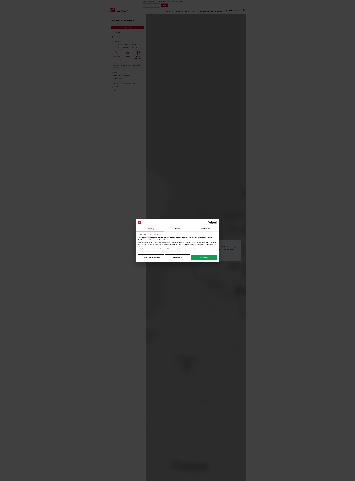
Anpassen (176, 257)
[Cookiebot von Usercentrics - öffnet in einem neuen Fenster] (209, 222)
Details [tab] (177, 228)
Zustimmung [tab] (150, 228)
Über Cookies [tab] (205, 228)
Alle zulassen (204, 257)
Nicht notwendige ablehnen (151, 257)
